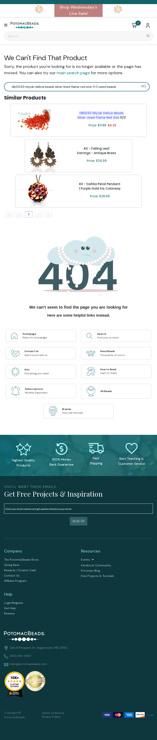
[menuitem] (40, 559)
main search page (73, 72)
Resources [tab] (90, 551)
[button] (5, 25)
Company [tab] (13, 551)
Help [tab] (8, 594)
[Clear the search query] (142, 86)
